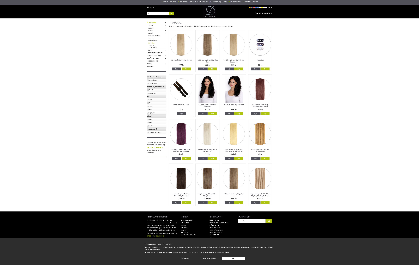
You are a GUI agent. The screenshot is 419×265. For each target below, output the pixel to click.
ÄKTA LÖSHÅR (151, 22)
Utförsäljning (150, 66)
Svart (150, 100)
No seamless (152, 93)
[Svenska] (250, 7)
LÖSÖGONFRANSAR (152, 61)
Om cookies (184, 232)
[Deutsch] (254, 7)
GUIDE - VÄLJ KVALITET (216, 230)
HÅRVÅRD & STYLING (153, 58)
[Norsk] (258, 7)
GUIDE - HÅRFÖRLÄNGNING (155, 236)
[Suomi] (256, 7)
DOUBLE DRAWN (214, 220)
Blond (151, 106)
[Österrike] (266, 7)
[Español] (262, 7)
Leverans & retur (187, 220)
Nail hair (150, 28)
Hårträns (151, 43)
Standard (152, 45)
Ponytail (150, 33)
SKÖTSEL (212, 237)
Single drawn (153, 80)
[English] (252, 7)
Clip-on (150, 30)
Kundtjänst (184, 228)
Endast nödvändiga (209, 258)
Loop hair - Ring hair (154, 35)
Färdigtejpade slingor (155, 132)
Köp (186, 69)
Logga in (151, 7)
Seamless (151, 90)
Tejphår (150, 25)
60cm (150, 126)
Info (176, 69)
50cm (150, 122)
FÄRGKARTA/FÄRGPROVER (155, 53)
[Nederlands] (264, 7)
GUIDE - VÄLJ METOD (216, 232)
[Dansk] (260, 7)
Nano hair (151, 38)
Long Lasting (153, 47)
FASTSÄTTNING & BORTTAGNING (219, 223)
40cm (150, 119)
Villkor (183, 225)
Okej (233, 258)
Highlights (152, 113)
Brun (150, 103)
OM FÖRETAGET (214, 235)
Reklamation (185, 223)
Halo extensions (153, 40)
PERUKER (150, 50)
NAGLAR (149, 64)
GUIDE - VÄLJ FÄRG (215, 228)
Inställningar (185, 258)
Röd (150, 109)
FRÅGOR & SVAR (214, 225)
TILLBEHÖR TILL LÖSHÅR (154, 55)
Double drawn (153, 83)
